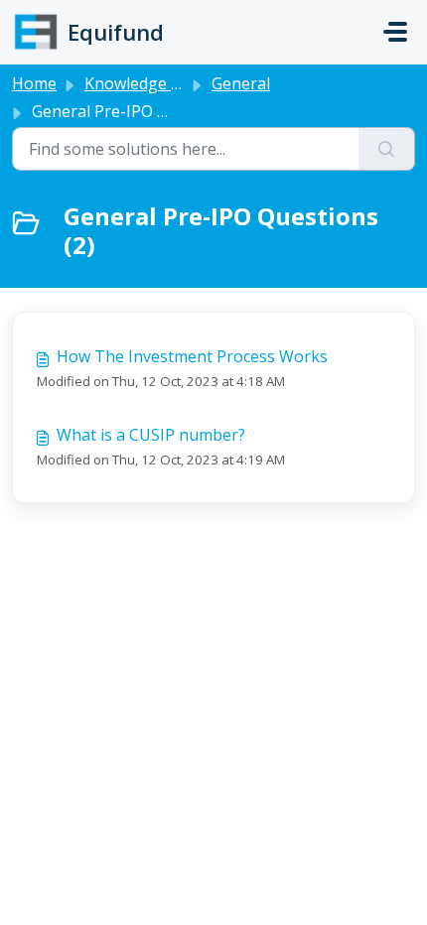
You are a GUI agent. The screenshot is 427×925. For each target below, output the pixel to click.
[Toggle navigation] (395, 32)
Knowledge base (145, 83)
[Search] (386, 149)
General (241, 83)
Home (34, 83)
